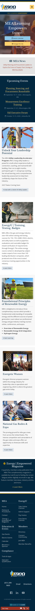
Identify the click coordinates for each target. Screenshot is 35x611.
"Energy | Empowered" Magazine (6, 520)
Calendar (5, 541)
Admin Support (23, 511)
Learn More (7, 268)
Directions (28, 584)
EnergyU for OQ (18, 44)
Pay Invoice (22, 515)
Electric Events (7, 538)
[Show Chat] (21, 608)
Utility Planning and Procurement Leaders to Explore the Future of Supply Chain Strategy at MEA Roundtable (17, 67)
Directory (21, 532)
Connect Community (22, 536)
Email (18, 584)
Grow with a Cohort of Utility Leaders (15, 190)
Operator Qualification (6, 561)
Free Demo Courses (22, 519)
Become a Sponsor (5, 545)
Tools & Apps (6, 556)
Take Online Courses (22, 507)
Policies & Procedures (6, 511)
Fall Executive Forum (17, 113)
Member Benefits (24, 544)
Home (4, 506)
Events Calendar (18, 38)
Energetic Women (13, 374)
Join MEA (21, 540)
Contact (4, 515)
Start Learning (8, 338)
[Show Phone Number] (24, 608)
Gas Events (6, 534)
